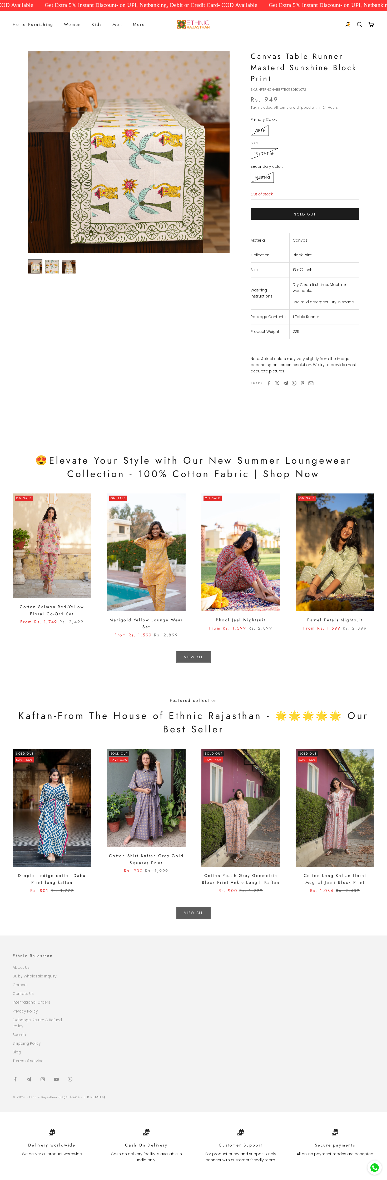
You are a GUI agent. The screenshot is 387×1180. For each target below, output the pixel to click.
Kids (97, 24)
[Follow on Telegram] (29, 1079)
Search (19, 1034)
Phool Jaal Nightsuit (240, 620)
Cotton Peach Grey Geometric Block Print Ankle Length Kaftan (241, 879)
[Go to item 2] (51, 266)
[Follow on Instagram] (42, 1079)
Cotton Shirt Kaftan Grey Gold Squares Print (146, 859)
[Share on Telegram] (285, 383)
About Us (21, 967)
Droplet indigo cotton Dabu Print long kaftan (52, 879)
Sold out (305, 214)
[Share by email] (311, 383)
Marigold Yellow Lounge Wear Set (146, 623)
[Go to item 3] (68, 266)
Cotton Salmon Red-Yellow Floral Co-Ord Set (52, 610)
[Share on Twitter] (277, 383)
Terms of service (28, 1060)
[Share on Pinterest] (302, 383)
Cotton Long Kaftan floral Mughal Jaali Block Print (335, 879)
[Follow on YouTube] (56, 1079)
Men (117, 24)
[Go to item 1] (35, 266)
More (139, 24)
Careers (20, 984)
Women (72, 24)
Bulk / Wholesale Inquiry (35, 976)
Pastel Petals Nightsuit (335, 620)
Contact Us (23, 993)
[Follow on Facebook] (15, 1079)
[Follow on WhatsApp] (70, 1079)
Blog (17, 1052)
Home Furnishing (33, 24)
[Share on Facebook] (268, 383)
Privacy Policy (25, 1011)
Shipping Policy (27, 1043)
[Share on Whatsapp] (294, 383)
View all (193, 657)
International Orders (31, 1002)
